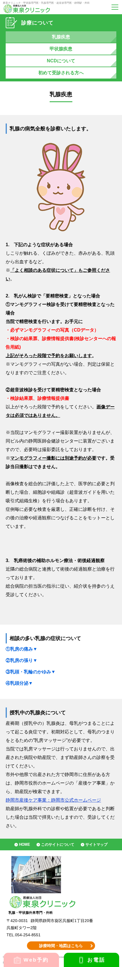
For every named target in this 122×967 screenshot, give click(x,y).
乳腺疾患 (61, 36)
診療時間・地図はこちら (61, 945)
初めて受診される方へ (61, 72)
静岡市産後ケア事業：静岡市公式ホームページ (53, 800)
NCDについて (61, 60)
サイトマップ (96, 844)
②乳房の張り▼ (21, 660)
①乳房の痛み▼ (21, 649)
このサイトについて (57, 844)
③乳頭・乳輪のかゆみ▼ (31, 671)
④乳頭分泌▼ (19, 683)
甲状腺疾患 (61, 48)
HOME (24, 844)
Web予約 (36, 960)
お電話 (96, 960)
